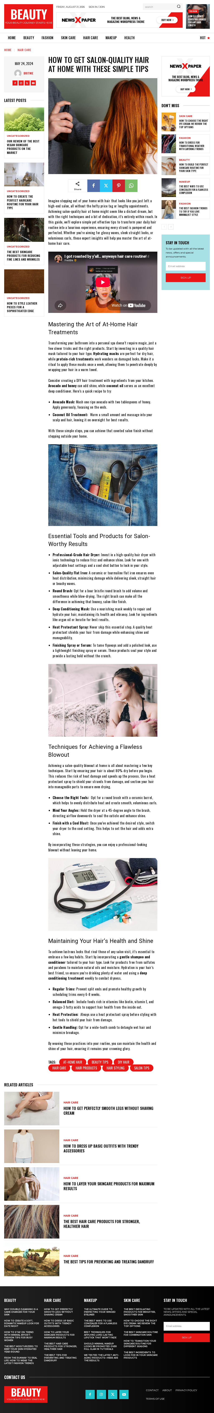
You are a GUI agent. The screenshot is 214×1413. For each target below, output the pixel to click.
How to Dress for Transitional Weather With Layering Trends (191, 146)
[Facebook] (15, 82)
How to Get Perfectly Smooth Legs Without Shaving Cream (108, 1111)
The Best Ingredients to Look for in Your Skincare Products (141, 1355)
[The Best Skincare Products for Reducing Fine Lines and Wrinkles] (24, 230)
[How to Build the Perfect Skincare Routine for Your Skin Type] (169, 165)
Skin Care (185, 116)
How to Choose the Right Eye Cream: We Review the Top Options (193, 124)
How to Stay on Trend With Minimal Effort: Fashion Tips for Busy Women (19, 1336)
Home (7, 50)
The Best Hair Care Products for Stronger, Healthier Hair (102, 1224)
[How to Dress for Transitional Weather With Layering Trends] (169, 143)
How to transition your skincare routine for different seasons (140, 1344)
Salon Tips (141, 1067)
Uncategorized (18, 136)
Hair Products (86, 1067)
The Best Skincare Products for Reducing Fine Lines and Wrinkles (23, 255)
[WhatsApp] (131, 185)
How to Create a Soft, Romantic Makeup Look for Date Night (21, 1323)
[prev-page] (164, 227)
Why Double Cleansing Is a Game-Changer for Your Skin (21, 1312)
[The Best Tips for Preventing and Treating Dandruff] (31, 1259)
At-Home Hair (72, 1062)
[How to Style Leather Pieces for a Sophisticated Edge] (24, 281)
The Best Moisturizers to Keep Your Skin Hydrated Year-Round (21, 1349)
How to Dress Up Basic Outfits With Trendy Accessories (101, 1148)
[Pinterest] (118, 185)
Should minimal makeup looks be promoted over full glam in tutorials (100, 1346)
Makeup (184, 182)
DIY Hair (123, 1062)
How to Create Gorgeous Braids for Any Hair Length (197, 21)
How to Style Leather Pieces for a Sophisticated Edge (22, 307)
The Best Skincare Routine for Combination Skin (141, 1333)
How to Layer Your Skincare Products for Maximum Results (109, 1186)
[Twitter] (27, 82)
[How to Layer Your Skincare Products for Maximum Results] (31, 1184)
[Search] (179, 6)
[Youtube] (33, 82)
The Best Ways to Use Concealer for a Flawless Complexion (193, 189)
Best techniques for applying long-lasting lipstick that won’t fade (100, 1335)
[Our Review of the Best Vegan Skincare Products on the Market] (24, 119)
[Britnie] (19, 73)
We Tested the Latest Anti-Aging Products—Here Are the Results (101, 1358)
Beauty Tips (100, 1062)
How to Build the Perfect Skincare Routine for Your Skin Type (193, 168)
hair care (59, 1067)
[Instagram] (21, 82)
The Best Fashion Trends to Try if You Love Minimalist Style (193, 211)
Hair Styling (116, 1067)
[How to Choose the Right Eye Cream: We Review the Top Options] (169, 122)
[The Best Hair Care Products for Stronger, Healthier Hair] (31, 1222)
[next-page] (170, 227)
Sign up (186, 277)
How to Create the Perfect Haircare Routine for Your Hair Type (22, 202)
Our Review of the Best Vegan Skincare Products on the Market (23, 147)
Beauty (184, 160)
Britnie (28, 73)
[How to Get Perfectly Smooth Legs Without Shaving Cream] (31, 1108)
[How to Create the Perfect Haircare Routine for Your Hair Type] (24, 174)
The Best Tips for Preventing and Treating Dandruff (109, 1261)
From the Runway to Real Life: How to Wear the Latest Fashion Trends (20, 1361)
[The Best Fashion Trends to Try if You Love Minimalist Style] (169, 209)
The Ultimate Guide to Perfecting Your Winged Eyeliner (100, 1312)
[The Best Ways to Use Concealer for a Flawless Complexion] (169, 187)
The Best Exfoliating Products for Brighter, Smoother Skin (139, 1312)
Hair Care (24, 50)
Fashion (193, 11)
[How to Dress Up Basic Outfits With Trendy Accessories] (31, 1146)
